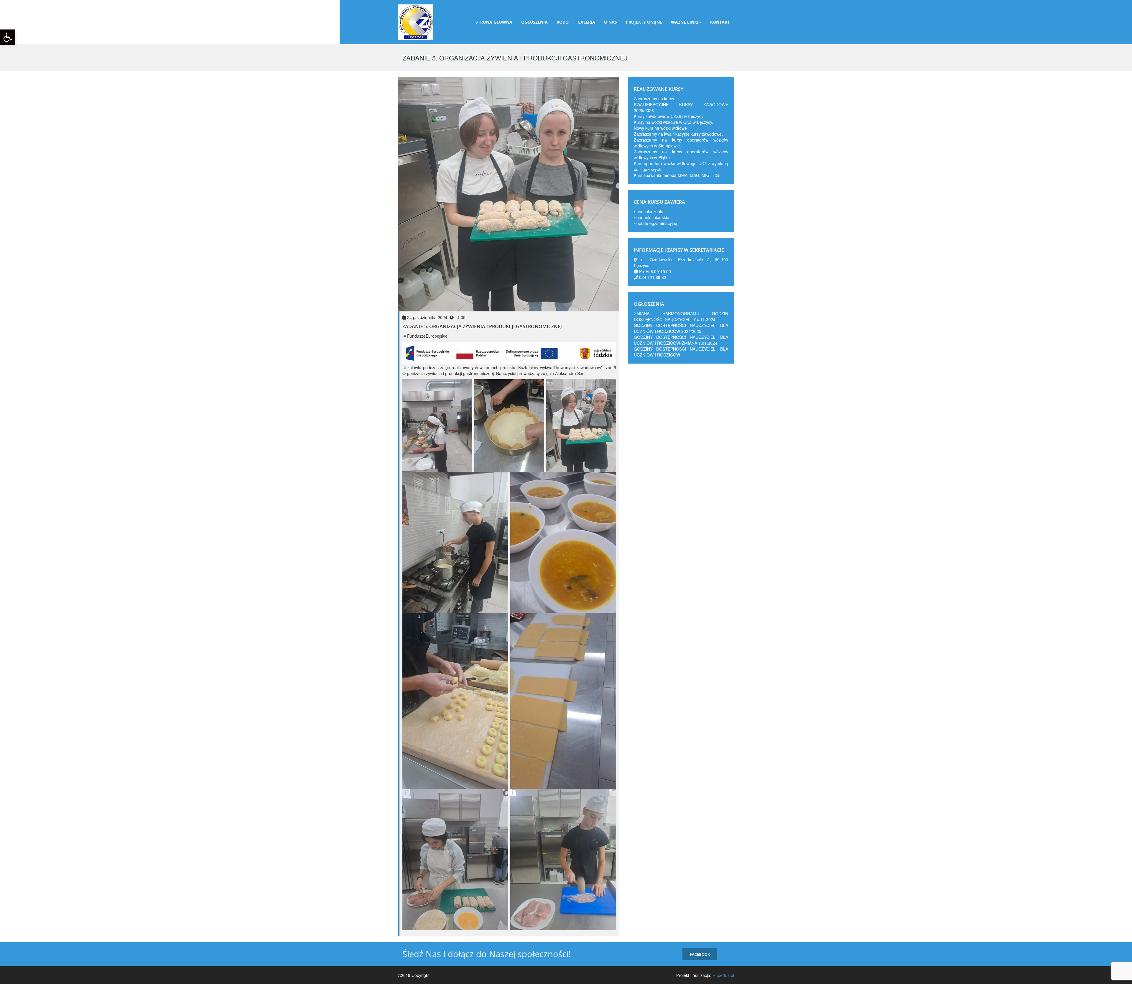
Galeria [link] (586, 22)
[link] (7, 37)
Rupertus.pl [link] (723, 975)
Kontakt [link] (720, 22)
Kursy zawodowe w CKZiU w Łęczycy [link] (668, 116)
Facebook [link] (700, 954)
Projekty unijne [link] (644, 22)
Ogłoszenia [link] (534, 22)
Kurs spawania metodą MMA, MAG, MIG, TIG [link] (676, 175)
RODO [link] (563, 22)
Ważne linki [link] (684, 22)
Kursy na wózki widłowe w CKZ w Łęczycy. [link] (673, 122)
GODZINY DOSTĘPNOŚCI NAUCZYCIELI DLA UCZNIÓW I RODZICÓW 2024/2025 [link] (681, 328)
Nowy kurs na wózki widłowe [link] (660, 128)
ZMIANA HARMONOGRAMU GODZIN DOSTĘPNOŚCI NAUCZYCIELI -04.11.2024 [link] (681, 316)
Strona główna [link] (493, 22)
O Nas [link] (610, 22)
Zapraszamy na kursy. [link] (654, 98)
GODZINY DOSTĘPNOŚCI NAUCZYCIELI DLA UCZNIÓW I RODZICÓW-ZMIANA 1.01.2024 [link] (681, 340)
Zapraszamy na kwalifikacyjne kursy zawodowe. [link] (678, 134)
